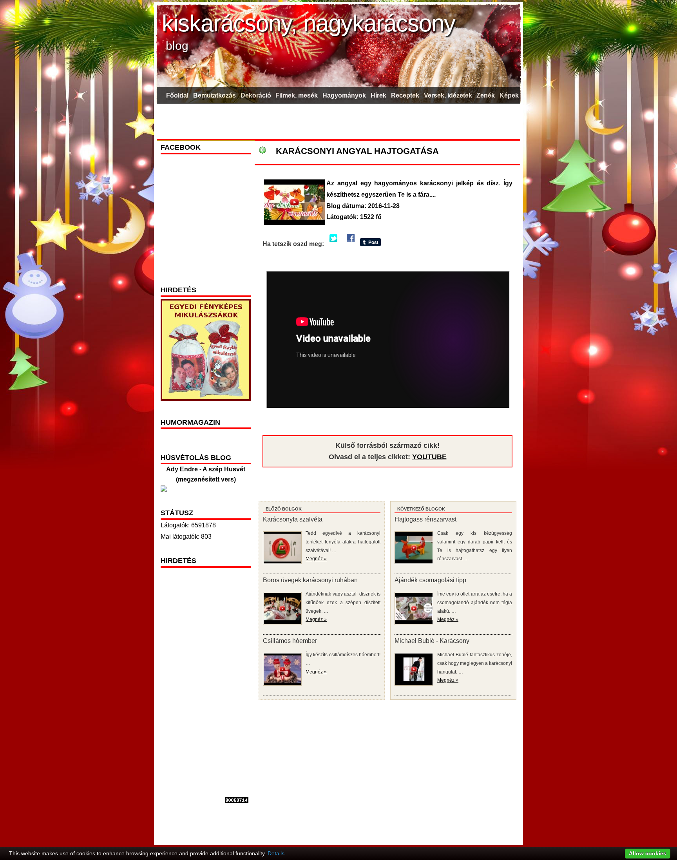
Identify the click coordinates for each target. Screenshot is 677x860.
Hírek (378, 95)
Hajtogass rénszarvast (425, 519)
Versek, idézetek (448, 95)
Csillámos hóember (290, 640)
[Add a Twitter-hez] (333, 244)
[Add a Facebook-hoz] (350, 244)
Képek (509, 95)
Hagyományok (344, 95)
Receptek (405, 95)
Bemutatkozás (214, 95)
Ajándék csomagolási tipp (430, 580)
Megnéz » (316, 558)
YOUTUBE (429, 457)
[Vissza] (262, 151)
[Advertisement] (338, 120)
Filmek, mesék (296, 95)
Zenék (485, 95)
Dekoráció (256, 95)
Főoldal (177, 95)
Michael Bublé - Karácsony (432, 640)
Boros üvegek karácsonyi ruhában (310, 580)
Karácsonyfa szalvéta (292, 519)
